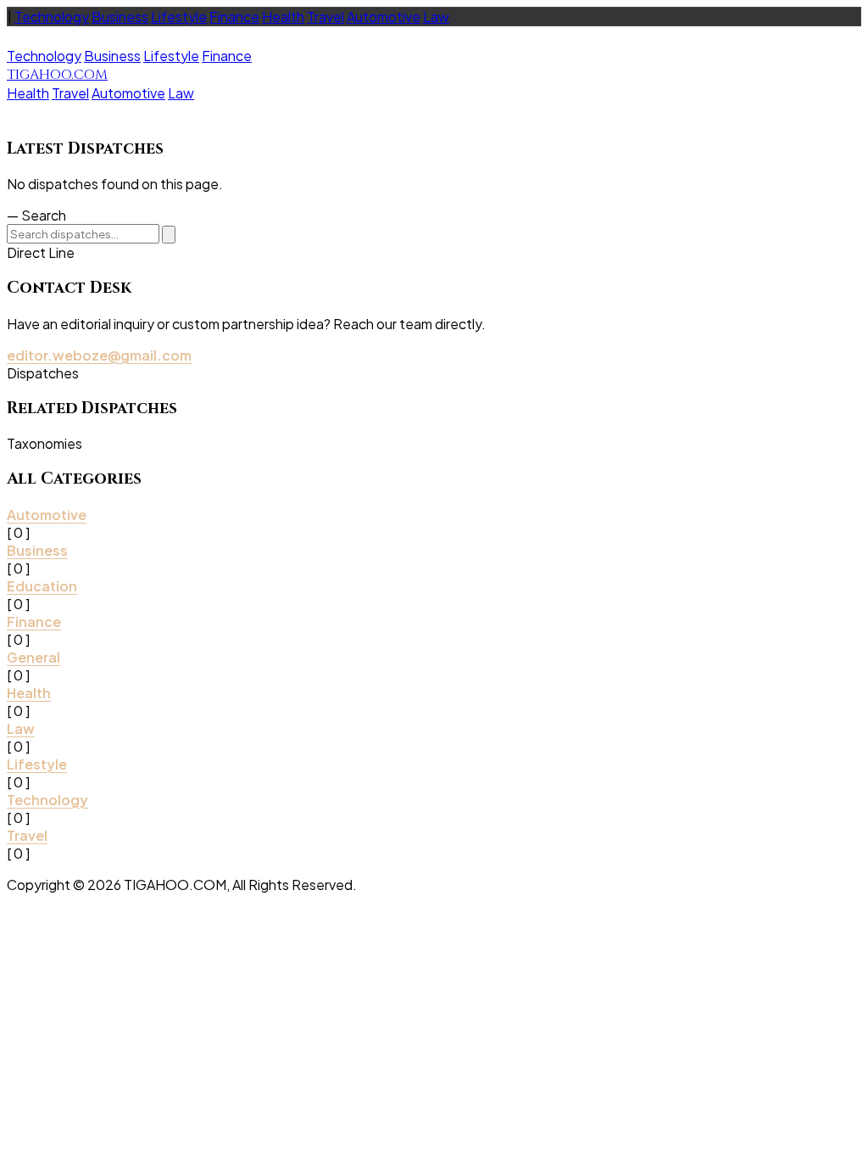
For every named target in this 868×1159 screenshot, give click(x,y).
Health (283, 16)
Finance (234, 16)
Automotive (383, 16)
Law (436, 16)
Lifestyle (179, 16)
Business (120, 16)
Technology (51, 16)
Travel (325, 16)
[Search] (168, 235)
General (33, 657)
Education (42, 586)
